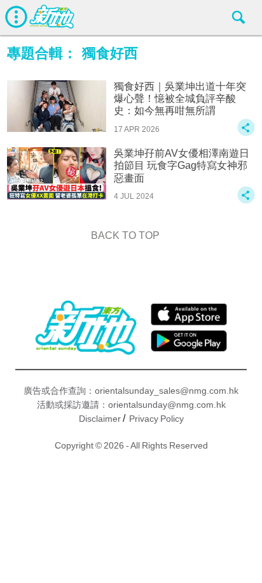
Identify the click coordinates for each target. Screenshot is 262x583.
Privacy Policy (156, 419)
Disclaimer (100, 419)
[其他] (246, 133)
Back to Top (125, 235)
